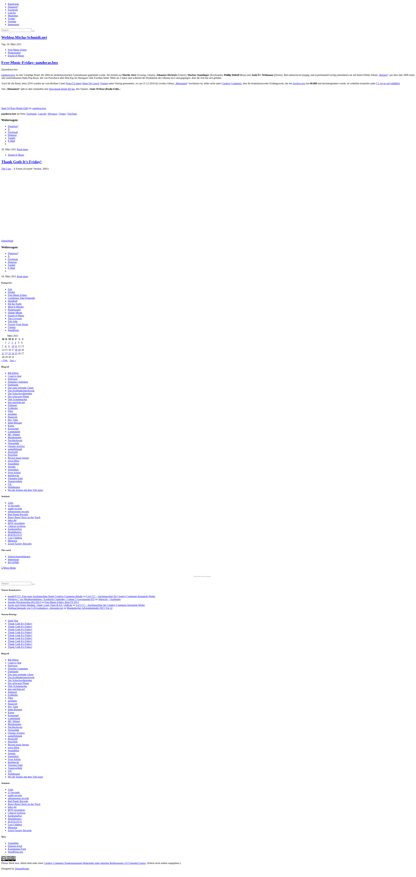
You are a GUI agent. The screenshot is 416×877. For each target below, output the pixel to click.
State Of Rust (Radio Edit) (14, 108)
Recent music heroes (18, 458)
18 (16, 349)
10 (13, 346)
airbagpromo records (18, 511)
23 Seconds (14, 505)
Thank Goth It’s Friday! (21, 162)
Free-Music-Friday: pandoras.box (29, 62)
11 (16, 346)
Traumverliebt (15, 481)
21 (3, 353)
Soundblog (13, 463)
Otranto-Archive (16, 446)
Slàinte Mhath (15, 312)
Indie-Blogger (15, 422)
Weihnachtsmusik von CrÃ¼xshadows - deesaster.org (35, 608)
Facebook (13, 9)
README (13, 562)
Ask (10, 289)
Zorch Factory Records (20, 543)
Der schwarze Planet (18, 396)
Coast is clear (14, 376)
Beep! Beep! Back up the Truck (24, 517)
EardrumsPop (15, 529)
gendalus (12, 414)
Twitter (11, 18)
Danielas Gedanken (18, 381)
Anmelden (13, 843)
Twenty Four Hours (18, 324)
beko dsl (12, 520)
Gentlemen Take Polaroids (21, 298)
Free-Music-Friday (17, 49)
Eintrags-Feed (15, 846)
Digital (11, 292)
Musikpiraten (14, 437)
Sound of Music (16, 55)
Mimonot (12, 540)
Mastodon (13, 15)
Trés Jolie (13, 321)
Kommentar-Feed (17, 849)
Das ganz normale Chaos (20, 387)
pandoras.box (8, 75)
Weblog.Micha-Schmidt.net (24, 37)
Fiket (10, 411)
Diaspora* (13, 7)
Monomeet (181, 83)
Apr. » (13, 360)
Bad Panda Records (18, 514)
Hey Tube (13, 420)
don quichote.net (16, 402)
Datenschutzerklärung (19, 556)
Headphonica (14, 532)
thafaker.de (13, 475)
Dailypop (12, 379)
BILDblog (13, 373)
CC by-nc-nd (383, 83)
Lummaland (14, 431)
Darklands (13, 384)
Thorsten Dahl (15, 478)
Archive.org (299, 83)
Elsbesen (12, 405)
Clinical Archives (17, 526)
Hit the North (14, 304)
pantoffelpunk (15, 449)
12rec (10, 502)
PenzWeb (13, 455)
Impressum (13, 24)
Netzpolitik (13, 443)
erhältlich (395, 83)
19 (19, 349)
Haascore (12, 417)
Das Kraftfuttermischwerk (21, 390)
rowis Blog (13, 460)
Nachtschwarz (15, 440)
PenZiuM (13, 452)
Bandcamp (13, 4)
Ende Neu (13, 620)
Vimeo (62, 113)
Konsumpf (13, 428)
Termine (12, 21)
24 (13, 353)
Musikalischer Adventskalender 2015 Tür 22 (89, 608)
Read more (22, 149)
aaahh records (15, 508)
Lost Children (15, 537)
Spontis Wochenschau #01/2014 (24, 602)
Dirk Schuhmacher (17, 399)
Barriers (383, 75)
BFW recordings (16, 523)
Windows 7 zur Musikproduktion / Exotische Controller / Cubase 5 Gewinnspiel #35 (51, 599)
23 (9, 353)
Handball (12, 301)
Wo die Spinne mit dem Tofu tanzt (25, 490)
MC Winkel (14, 434)
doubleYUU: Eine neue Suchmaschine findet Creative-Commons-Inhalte (45, 596)
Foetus (103, 83)
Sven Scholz (14, 472)
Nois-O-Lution (73, 83)
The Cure (6, 168)
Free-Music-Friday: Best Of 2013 (62, 602)
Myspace (52, 113)
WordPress (13, 330)
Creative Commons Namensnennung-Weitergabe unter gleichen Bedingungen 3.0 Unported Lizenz (95, 863)
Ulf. (10, 484)
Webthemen (14, 487)
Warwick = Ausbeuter (109, 599)
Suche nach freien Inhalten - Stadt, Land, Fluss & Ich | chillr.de (40, 605)
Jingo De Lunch (91, 83)
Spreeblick (13, 469)
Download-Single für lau (62, 89)
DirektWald (7, 240)
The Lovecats (15, 318)
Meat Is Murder (16, 306)
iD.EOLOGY (15, 535)
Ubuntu (12, 327)
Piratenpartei (14, 52)
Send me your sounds (202, 576)
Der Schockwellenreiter (20, 393)
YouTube (72, 113)
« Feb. (4, 360)
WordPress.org (15, 852)
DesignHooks (22, 868)
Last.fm (12, 12)
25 (16, 353)
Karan (11, 425)
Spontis (11, 466)
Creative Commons (231, 83)
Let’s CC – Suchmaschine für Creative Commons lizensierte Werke (120, 596)
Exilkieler (13, 408)
